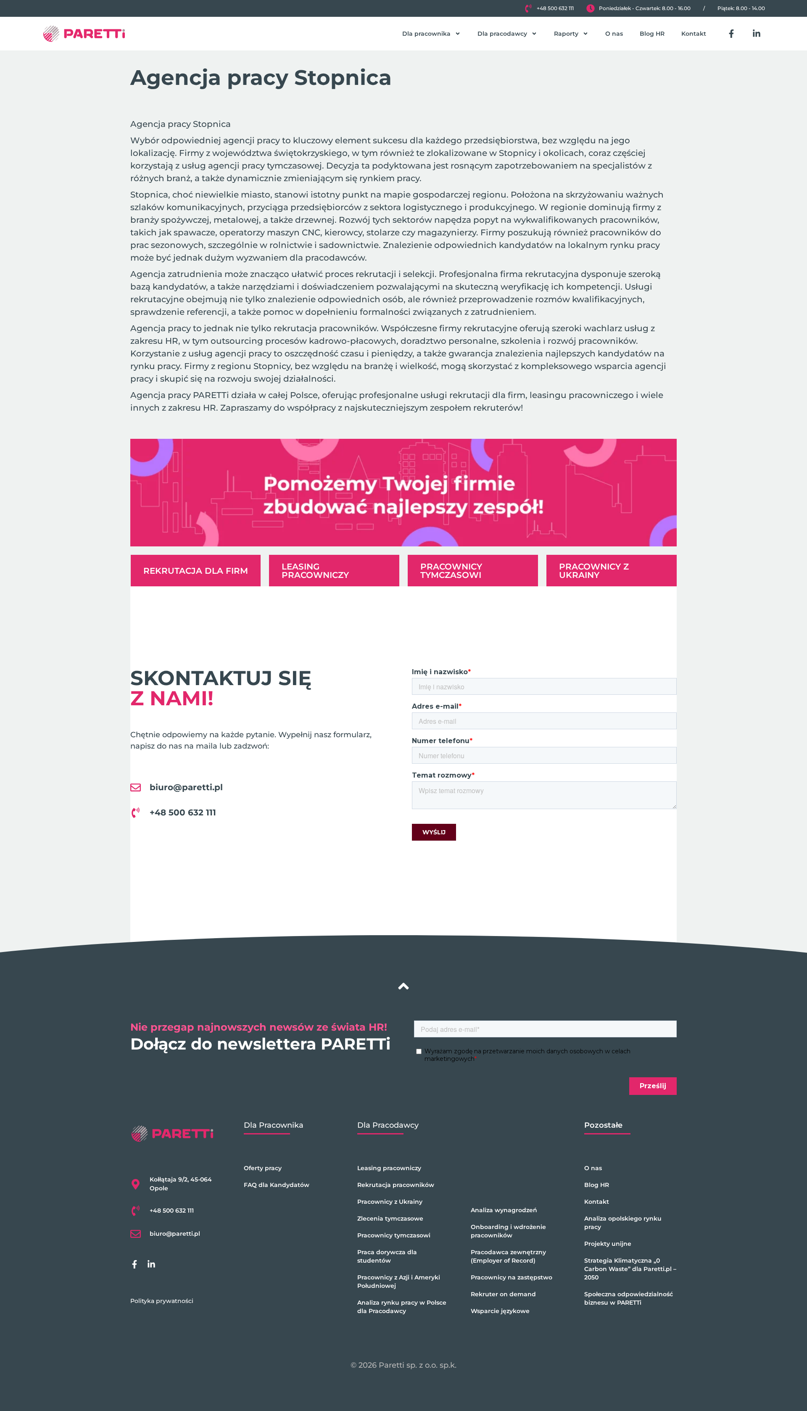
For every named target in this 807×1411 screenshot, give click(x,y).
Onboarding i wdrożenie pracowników (508, 1231)
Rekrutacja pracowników (395, 1185)
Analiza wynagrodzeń (504, 1210)
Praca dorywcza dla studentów (387, 1256)
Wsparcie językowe (500, 1311)
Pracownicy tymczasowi (393, 1235)
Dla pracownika (426, 33)
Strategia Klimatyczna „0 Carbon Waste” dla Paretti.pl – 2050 (630, 1269)
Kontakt (693, 33)
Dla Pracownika (273, 1125)
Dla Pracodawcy (388, 1125)
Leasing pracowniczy (389, 1168)
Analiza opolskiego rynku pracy (623, 1223)
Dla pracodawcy (502, 33)
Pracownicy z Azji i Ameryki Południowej (398, 1282)
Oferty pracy (263, 1168)
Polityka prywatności (161, 1301)
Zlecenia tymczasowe (390, 1218)
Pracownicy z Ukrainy (389, 1201)
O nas (614, 33)
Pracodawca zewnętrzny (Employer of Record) (508, 1256)
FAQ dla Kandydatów (276, 1185)
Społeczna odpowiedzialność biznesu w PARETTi (628, 1298)
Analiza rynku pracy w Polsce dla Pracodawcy (401, 1307)
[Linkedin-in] (756, 33)
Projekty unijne (607, 1243)
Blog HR (652, 33)
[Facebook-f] (731, 33)
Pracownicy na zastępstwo (511, 1277)
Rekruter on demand (503, 1294)
